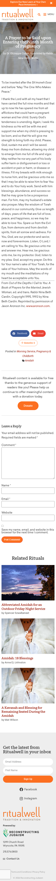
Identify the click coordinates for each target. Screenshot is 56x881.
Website (6, 512)
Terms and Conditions (21, 872)
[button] (39, 14)
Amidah (29, 360)
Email (5, 499)
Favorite (29, 343)
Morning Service (26, 351)
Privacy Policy (39, 872)
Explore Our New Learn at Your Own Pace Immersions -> (28, 3)
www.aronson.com (38, 306)
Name (6, 485)
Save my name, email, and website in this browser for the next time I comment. (27, 531)
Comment (8, 445)
